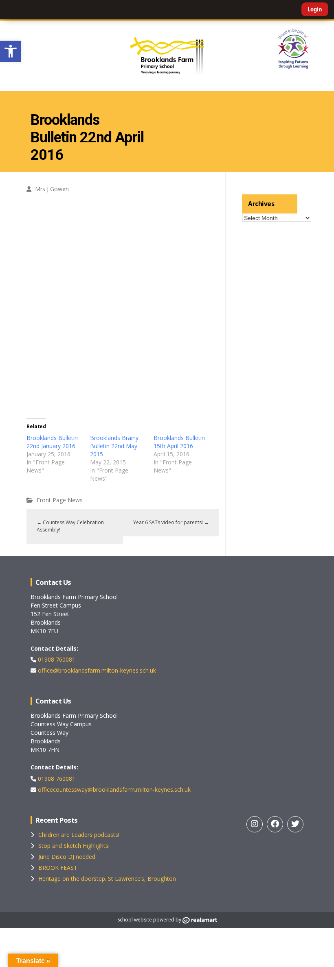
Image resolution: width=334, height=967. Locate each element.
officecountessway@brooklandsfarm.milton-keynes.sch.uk (113, 789)
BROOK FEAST (57, 867)
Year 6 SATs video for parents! (171, 522)
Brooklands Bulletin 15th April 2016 (179, 442)
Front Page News (60, 500)
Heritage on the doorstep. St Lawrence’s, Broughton (107, 878)
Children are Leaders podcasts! (78, 835)
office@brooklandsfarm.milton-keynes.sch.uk (96, 670)
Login (315, 9)
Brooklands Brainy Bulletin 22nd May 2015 (114, 446)
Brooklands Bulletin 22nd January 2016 (52, 442)
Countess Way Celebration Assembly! (70, 526)
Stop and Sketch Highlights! (74, 845)
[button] (10, 51)
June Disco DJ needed (66, 856)
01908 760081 (55, 659)
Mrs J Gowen (52, 189)
